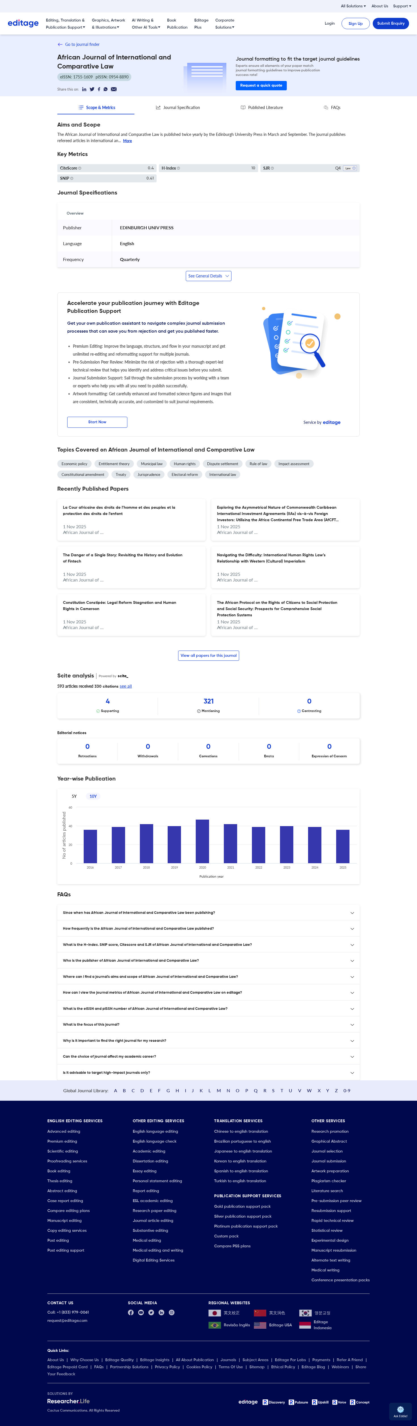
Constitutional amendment (83, 474)
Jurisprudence (149, 474)
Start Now (97, 422)
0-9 (347, 1090)
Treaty (121, 474)
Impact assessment (294, 463)
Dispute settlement (222, 463)
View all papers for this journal (209, 656)
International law (222, 474)
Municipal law (152, 463)
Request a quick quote (261, 85)
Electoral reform (185, 474)
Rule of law (258, 463)
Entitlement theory (114, 463)
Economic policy (74, 463)
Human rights (185, 463)
